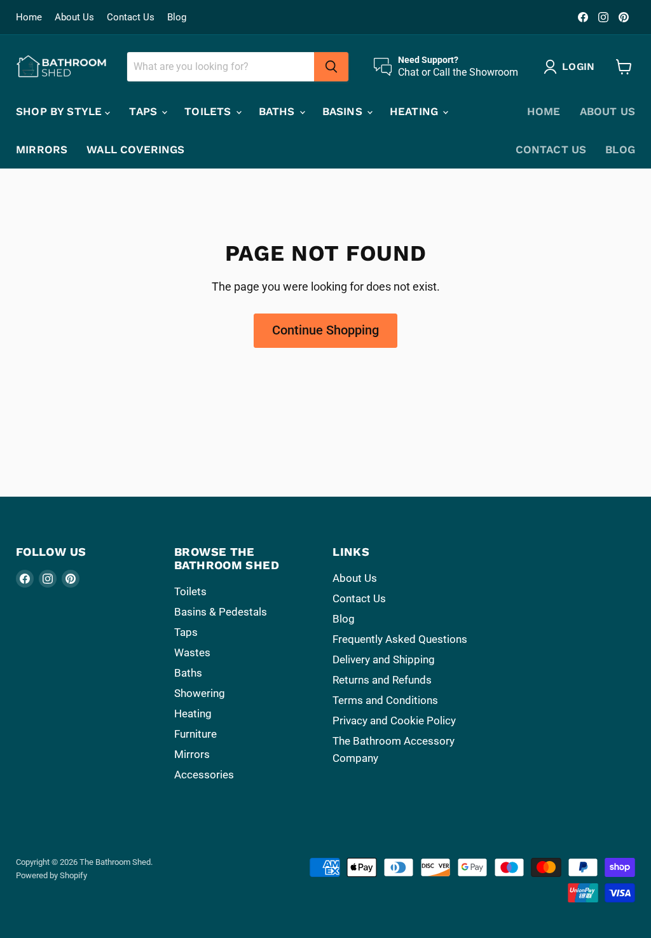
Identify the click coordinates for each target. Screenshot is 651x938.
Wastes (192, 652)
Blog (176, 17)
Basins (344, 111)
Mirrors (41, 149)
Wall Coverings (135, 149)
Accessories (204, 774)
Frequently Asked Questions (399, 639)
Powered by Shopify (51, 875)
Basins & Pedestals (220, 611)
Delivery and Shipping (383, 659)
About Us (74, 17)
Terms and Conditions (385, 700)
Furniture (195, 734)
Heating (415, 111)
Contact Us (130, 17)
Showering (199, 693)
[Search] (331, 66)
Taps (144, 111)
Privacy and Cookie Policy (394, 720)
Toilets (209, 111)
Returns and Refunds (382, 679)
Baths (278, 111)
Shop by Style (60, 111)
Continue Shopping (325, 330)
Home (29, 17)
